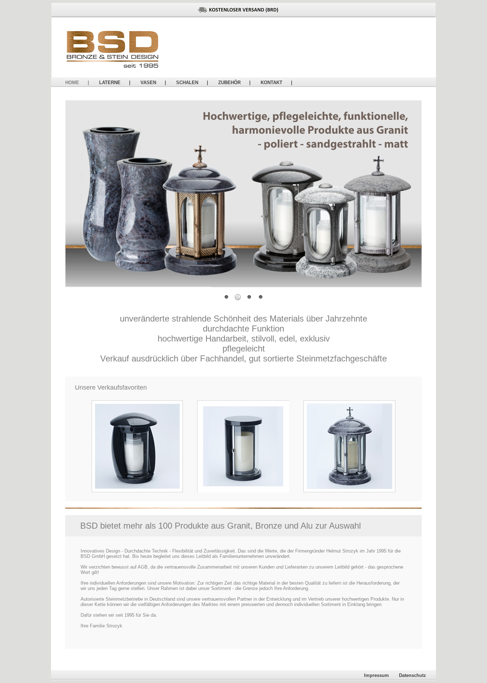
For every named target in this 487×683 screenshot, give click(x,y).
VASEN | (153, 82)
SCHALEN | (192, 82)
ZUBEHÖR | (234, 82)
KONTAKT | (276, 82)
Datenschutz (417, 675)
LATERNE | (114, 82)
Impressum (381, 675)
